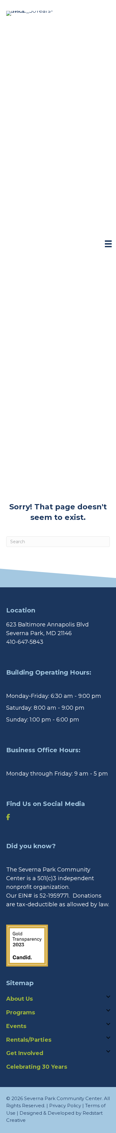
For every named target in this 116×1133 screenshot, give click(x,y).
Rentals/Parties (28, 1039)
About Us (19, 998)
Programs (20, 1012)
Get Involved (24, 1053)
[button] (108, 996)
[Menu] (108, 244)
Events (16, 1026)
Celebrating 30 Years (36, 1066)
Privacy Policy (65, 1105)
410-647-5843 (24, 642)
